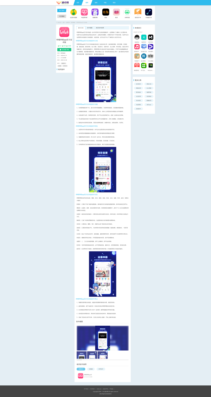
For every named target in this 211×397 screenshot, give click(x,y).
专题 (105, 2)
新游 (114, 2)
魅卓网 (106, 391)
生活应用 (138, 96)
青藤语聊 (95, 17)
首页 (78, 2)
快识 (116, 17)
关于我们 (86, 389)
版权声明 (105, 389)
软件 (87, 2)
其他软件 (138, 108)
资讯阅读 (149, 96)
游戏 (96, 2)
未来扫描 (127, 17)
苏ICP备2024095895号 (106, 394)
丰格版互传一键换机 (149, 18)
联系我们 (92, 389)
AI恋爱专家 (84, 17)
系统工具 (149, 84)
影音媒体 (73, 22)
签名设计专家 (138, 18)
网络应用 (138, 88)
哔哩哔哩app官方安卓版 (88, 375)
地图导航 (149, 92)
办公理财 (149, 88)
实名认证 (99, 389)
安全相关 (138, 100)
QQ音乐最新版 (73, 18)
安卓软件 (68, 22)
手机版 (111, 389)
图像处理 (149, 100)
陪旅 (106, 17)
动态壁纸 (138, 104)
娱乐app (149, 104)
